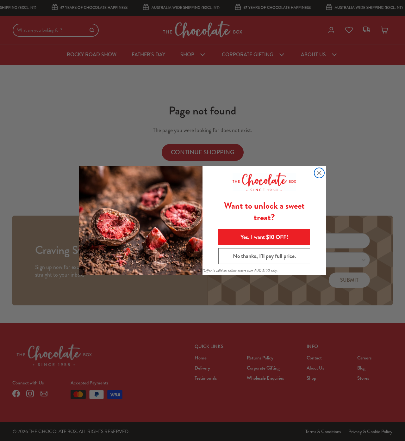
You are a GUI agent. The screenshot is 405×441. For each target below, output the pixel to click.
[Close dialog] (319, 173)
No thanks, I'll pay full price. (264, 256)
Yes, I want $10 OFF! (264, 237)
